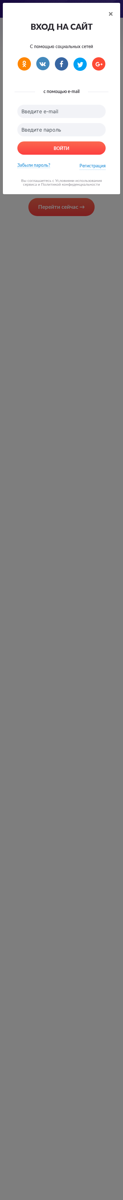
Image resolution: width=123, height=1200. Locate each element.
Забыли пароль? (33, 165)
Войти (61, 148)
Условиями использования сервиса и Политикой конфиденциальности (62, 182)
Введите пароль (41, 130)
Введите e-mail (39, 111)
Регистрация (92, 166)
